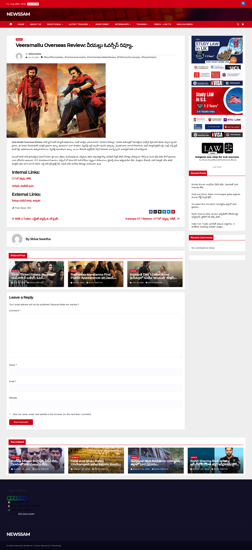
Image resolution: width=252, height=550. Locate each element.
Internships (122, 24)
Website (13, 397)
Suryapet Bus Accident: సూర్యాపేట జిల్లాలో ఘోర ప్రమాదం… (155, 462)
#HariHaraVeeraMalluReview (101, 57)
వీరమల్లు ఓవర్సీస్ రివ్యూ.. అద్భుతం (26, 200)
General (134, 457)
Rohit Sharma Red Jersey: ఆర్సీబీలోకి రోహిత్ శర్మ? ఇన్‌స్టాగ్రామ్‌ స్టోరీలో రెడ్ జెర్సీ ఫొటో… (215, 464)
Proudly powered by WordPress (20, 545)
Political (15, 457)
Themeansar (56, 545)
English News (185, 24)
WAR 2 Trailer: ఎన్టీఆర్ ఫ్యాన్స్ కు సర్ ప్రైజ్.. (36, 218)
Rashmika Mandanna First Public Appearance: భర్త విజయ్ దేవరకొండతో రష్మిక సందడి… (92, 278)
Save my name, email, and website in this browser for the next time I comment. (52, 414)
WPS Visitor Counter (26, 514)
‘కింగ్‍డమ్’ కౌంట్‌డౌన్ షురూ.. (23, 186)
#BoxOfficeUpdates (53, 57)
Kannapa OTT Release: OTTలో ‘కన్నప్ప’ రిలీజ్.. (151, 218)
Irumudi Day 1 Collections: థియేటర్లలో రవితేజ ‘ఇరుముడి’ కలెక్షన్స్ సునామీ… (152, 278)
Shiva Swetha (35, 54)
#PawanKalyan (148, 57)
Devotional (54, 24)
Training (141, 24)
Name (13, 365)
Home (21, 24)
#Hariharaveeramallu (75, 57)
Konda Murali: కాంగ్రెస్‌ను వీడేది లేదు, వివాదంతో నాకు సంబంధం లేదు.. (34, 462)
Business (75, 457)
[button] (238, 24)
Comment (15, 310)
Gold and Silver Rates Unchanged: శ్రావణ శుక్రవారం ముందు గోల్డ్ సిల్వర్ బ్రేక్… (95, 464)
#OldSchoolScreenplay (128, 57)
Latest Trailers (79, 24)
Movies (19, 39)
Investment (102, 24)
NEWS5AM (18, 14)
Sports (194, 457)
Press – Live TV (162, 24)
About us (35, 24)
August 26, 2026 (22, 469)
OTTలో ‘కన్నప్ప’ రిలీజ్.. (22, 178)
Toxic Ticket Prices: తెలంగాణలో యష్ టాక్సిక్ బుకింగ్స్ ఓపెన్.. (33, 276)
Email (12, 381)
